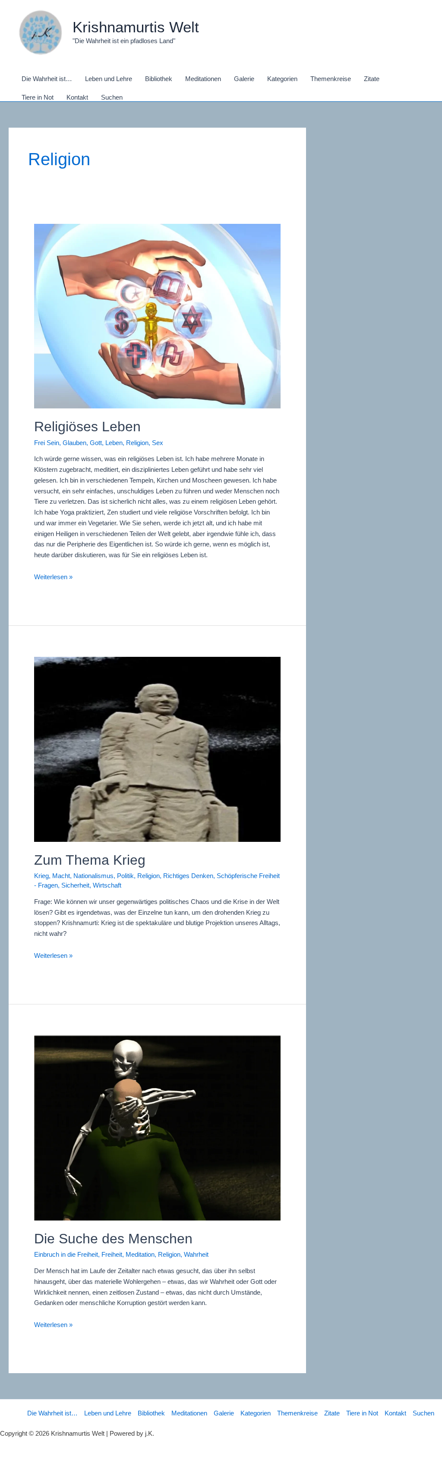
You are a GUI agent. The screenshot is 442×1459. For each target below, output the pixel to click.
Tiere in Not (362, 1413)
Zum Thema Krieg (89, 860)
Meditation (140, 1254)
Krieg (41, 875)
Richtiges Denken (188, 875)
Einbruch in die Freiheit (66, 1254)
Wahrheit (196, 1254)
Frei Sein (46, 442)
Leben (114, 442)
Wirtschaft (107, 885)
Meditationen (189, 1413)
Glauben (74, 442)
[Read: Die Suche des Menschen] (157, 1127)
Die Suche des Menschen (113, 1238)
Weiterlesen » (53, 576)
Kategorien (255, 1413)
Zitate (332, 1413)
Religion (137, 442)
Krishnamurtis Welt (136, 27)
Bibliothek (151, 1413)
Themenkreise (297, 1413)
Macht (61, 875)
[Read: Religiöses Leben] (157, 315)
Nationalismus (93, 875)
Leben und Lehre (107, 1413)
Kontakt (395, 1413)
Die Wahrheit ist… (52, 1413)
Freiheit (111, 1254)
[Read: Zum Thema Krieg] (157, 749)
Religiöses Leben (87, 426)
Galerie (224, 1413)
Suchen (423, 1413)
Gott (96, 442)
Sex (157, 442)
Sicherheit (75, 885)
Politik (125, 875)
